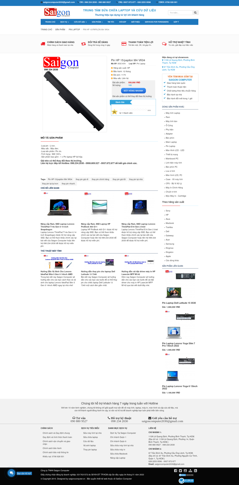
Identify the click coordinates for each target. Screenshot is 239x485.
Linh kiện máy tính (174, 162)
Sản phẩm (96, 22)
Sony (168, 210)
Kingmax (169, 248)
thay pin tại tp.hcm (50, 183)
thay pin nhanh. (68, 183)
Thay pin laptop (90, 449)
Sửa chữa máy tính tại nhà (121, 445)
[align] (191, 471)
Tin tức (111, 22)
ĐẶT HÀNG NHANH (133, 91)
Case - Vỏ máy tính (174, 179)
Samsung (170, 243)
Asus (168, 218)
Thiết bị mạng (172, 154)
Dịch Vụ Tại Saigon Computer (123, 433)
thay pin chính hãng (100, 179)
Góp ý (176, 22)
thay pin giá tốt (119, 179)
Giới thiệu (135, 22)
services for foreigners (157, 22)
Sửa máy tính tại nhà (92, 433)
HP (167, 214)
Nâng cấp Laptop (117, 457)
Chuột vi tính (171, 191)
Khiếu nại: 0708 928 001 (53, 456)
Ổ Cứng (169, 125)
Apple (168, 256)
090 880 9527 (79, 421)
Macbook (170, 223)
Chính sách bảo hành (52, 448)
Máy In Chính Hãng (174, 187)
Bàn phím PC (171, 166)
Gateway (170, 235)
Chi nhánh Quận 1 (118, 437)
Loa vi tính (170, 171)
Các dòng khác (172, 260)
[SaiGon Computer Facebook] (176, 471)
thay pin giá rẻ (82, 179)
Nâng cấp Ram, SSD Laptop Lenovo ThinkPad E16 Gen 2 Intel (138, 225)
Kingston (169, 252)
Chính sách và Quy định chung (56, 433)
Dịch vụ (64, 22)
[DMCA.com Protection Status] (186, 475)
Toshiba (169, 227)
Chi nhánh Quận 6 (118, 441)
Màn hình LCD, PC (174, 175)
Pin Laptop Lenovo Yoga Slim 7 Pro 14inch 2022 (178, 344)
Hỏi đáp (122, 22)
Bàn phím (170, 137)
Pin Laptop (170, 146)
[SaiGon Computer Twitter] (180, 471)
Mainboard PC (172, 158)
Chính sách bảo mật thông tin (56, 452)
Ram (168, 117)
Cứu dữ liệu (79, 22)
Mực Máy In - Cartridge (176, 195)
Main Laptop (171, 142)
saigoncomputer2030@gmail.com (162, 421)
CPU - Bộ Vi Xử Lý (174, 183)
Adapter (169, 133)
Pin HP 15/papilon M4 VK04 (60, 179)
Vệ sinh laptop (89, 445)
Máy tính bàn (171, 121)
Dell (167, 231)
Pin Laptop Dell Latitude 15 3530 (179, 302)
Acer (168, 239)
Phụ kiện (169, 129)
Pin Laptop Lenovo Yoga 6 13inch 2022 (180, 387)
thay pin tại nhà (136, 179)
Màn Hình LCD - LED (175, 150)
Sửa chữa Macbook (118, 453)
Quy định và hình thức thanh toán (57, 437)
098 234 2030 (119, 421)
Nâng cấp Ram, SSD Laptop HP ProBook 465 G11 (95, 225)
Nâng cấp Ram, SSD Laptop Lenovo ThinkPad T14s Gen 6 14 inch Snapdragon (57, 226)
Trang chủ (50, 22)
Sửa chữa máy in (117, 449)
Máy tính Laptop (173, 113)
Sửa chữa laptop (90, 437)
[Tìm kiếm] (195, 12)
